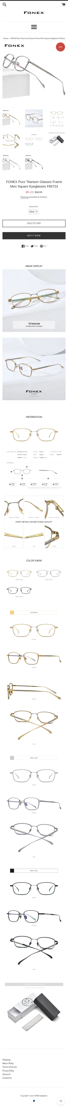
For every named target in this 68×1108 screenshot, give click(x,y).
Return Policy (8, 1063)
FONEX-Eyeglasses (40, 1096)
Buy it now (34, 236)
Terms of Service (9, 1067)
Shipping (24, 197)
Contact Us (7, 1078)
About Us (6, 1074)
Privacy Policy (8, 1071)
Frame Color (33, 207)
